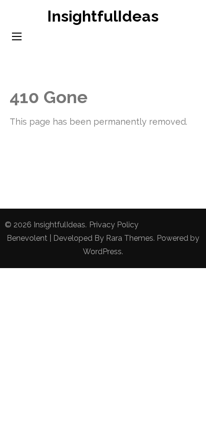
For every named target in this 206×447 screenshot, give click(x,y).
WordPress (102, 251)
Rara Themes (129, 238)
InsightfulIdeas (103, 16)
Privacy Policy (113, 224)
